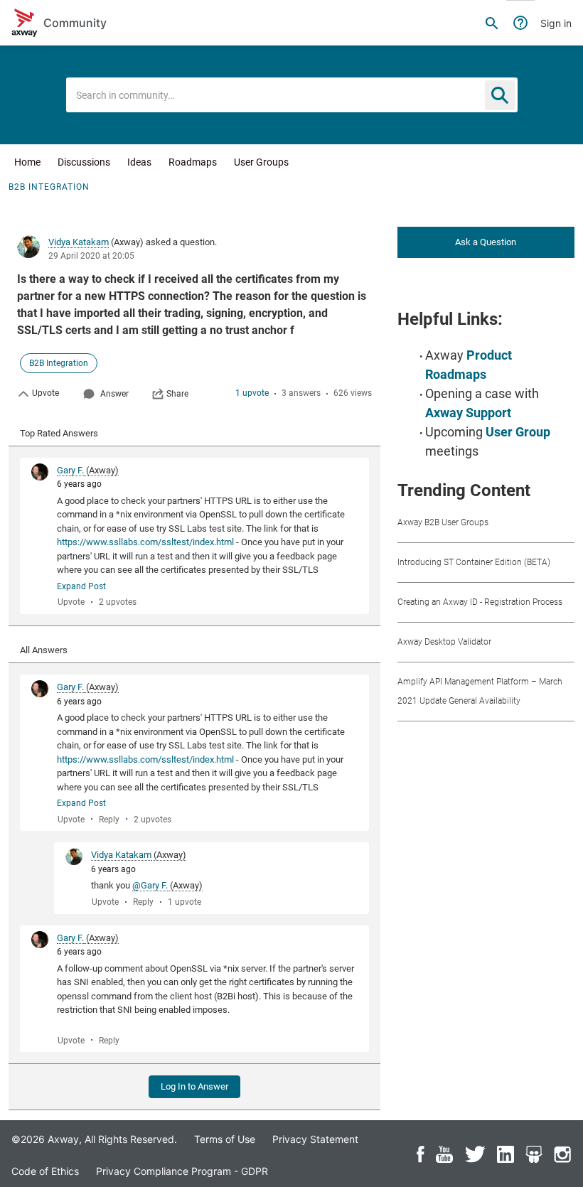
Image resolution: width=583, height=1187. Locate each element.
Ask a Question (485, 242)
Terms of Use (224, 1139)
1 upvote (252, 393)
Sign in (556, 23)
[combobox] (292, 94)
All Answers (44, 650)
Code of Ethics (45, 1171)
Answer (114, 394)
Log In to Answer (194, 1086)
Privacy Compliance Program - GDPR (182, 1171)
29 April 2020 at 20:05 (91, 256)
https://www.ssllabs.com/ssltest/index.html (145, 542)
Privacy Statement (315, 1139)
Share (177, 394)
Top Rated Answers (59, 433)
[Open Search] (492, 22)
